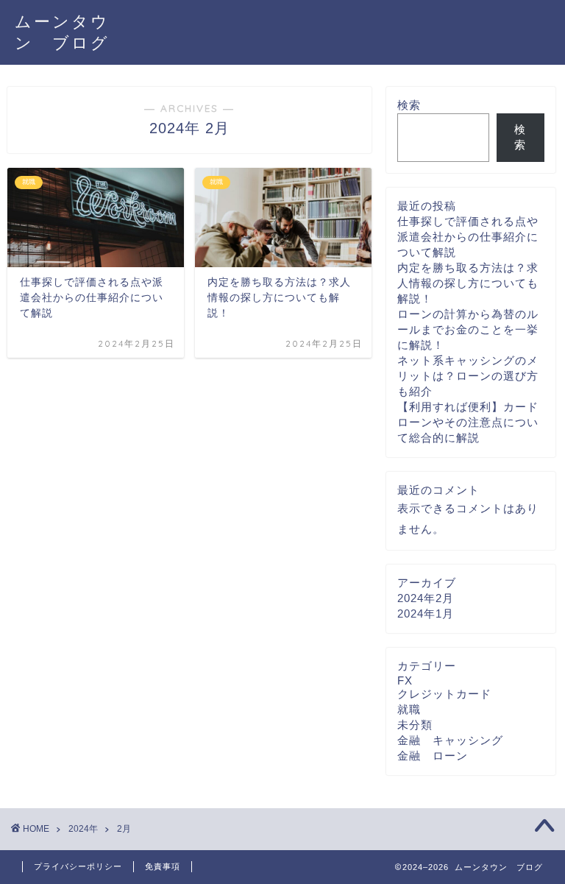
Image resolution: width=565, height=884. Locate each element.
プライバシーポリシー (78, 866)
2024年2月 (425, 598)
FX (405, 680)
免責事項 (162, 866)
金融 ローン (432, 755)
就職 (409, 709)
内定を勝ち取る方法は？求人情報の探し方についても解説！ (468, 283)
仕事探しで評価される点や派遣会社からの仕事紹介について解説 (468, 236)
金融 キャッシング (450, 740)
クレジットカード (444, 693)
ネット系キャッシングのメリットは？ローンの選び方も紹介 (468, 375)
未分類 (415, 724)
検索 (409, 105)
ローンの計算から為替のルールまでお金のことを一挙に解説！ (468, 329)
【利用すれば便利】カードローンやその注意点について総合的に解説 (468, 422)
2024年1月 (425, 613)
